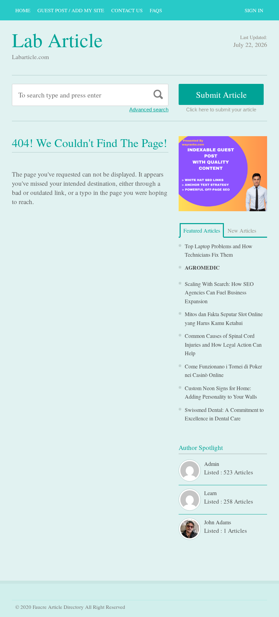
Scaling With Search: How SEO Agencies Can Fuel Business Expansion (219, 292)
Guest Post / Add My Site (70, 10)
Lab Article (57, 39)
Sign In (254, 10)
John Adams (217, 522)
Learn (210, 492)
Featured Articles (201, 230)
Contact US (127, 10)
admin (211, 463)
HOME (22, 10)
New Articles (242, 230)
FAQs (156, 10)
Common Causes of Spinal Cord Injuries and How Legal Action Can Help (223, 344)
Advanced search (148, 109)
